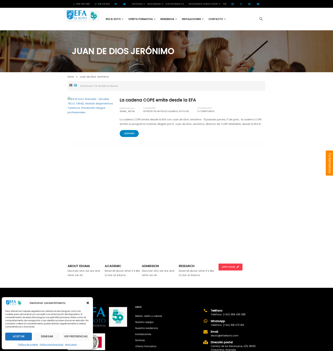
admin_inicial (127, 111)
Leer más (129, 133)
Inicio (71, 76)
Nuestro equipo (144, 322)
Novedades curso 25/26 (203, 4)
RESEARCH (186, 266)
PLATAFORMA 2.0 (175, 4)
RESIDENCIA (167, 19)
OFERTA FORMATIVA (140, 19)
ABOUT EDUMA (79, 266)
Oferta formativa (145, 346)
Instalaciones (143, 334)
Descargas (154, 4)
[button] (87, 303)
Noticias (137, 4)
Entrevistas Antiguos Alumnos (160, 111)
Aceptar (18, 336)
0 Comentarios (205, 111)
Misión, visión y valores (148, 316)
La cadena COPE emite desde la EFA (158, 100)
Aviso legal (71, 344)
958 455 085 (83, 4)
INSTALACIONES (191, 19)
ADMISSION (150, 266)
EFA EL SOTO (113, 19)
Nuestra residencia (146, 328)
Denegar (47, 336)
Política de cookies (28, 344)
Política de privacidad (51, 344)
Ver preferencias (76, 336)
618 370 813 (104, 4)
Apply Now (228, 267)
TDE (225, 4)
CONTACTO (215, 19)
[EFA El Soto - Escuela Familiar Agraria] (82, 16)
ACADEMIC (113, 266)
